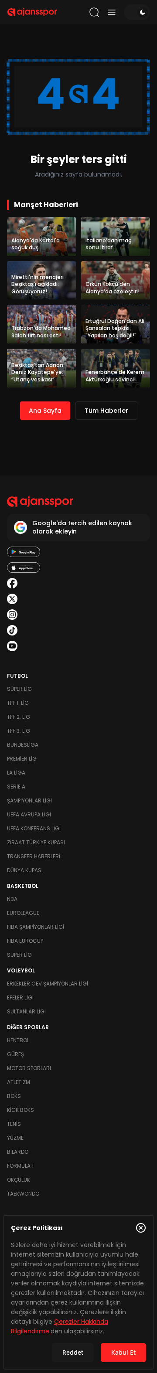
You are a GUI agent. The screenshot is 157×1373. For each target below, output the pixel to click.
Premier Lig (22, 758)
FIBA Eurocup (25, 941)
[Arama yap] (94, 12)
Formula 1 (20, 1165)
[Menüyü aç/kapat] (111, 12)
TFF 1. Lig (18, 703)
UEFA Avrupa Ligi (29, 814)
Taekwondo (23, 1193)
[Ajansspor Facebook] (12, 583)
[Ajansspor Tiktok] (12, 630)
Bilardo (17, 1151)
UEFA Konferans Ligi (34, 828)
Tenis (14, 1124)
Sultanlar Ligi (26, 1011)
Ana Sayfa (45, 410)
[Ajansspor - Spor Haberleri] (32, 12)
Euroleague (23, 913)
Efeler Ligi (20, 997)
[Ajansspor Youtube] (12, 646)
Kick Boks (20, 1110)
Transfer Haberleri (33, 856)
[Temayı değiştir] (137, 12)
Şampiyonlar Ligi (29, 800)
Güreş (15, 1054)
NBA (12, 899)
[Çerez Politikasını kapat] (141, 1228)
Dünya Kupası (25, 870)
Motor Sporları (29, 1068)
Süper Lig (19, 689)
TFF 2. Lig (18, 716)
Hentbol (18, 1040)
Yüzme (15, 1138)
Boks (14, 1096)
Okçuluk (18, 1179)
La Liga (16, 772)
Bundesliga (22, 744)
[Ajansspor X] (12, 599)
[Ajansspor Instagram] (12, 614)
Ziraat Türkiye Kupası (36, 842)
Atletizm (18, 1082)
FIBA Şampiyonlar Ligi (35, 927)
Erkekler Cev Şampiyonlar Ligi (47, 983)
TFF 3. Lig (18, 730)
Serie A (16, 786)
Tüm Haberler (106, 410)
